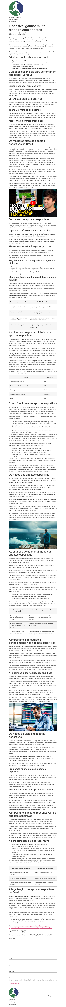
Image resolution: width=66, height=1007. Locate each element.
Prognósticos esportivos (44, 928)
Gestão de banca (20, 928)
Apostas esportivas (29, 926)
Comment (12, 938)
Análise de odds (19, 926)
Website (11, 971)
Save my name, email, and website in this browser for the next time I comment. (33, 980)
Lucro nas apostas (31, 928)
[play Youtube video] (33, 203)
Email (11, 965)
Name (11, 958)
